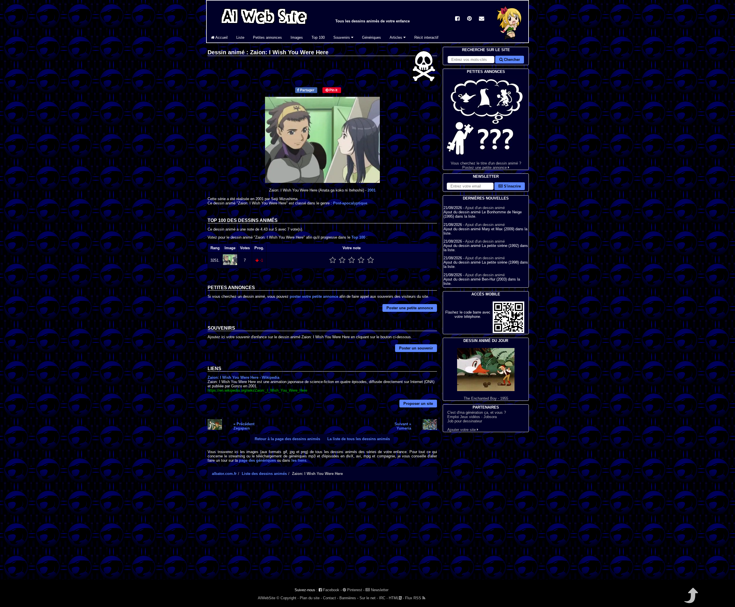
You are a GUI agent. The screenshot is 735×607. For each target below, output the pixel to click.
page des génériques (257, 460)
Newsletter (379, 590)
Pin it (332, 90)
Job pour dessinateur (464, 421)
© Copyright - (287, 598)
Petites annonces (267, 37)
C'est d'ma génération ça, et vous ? (476, 412)
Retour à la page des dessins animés (287, 439)
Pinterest (354, 590)
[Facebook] (457, 19)
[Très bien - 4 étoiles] (361, 260)
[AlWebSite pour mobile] (508, 332)
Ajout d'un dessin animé (485, 208)
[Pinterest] (469, 19)
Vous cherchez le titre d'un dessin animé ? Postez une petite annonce (486, 165)
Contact (329, 598)
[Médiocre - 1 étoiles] (332, 260)
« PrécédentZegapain (243, 426)
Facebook (330, 590)
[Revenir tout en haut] (690, 599)
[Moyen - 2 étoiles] (342, 260)
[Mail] (481, 19)
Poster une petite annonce (409, 308)
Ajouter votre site (462, 430)
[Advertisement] (322, 535)
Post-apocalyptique (350, 203)
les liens (298, 460)
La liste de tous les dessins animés (358, 439)
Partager (306, 90)
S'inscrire (512, 186)
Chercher (511, 59)
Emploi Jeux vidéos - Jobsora (472, 417)
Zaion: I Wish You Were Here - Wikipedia (243, 377)
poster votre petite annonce (314, 296)
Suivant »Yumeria (402, 426)
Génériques (371, 37)
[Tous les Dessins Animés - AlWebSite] (264, 25)
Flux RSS (413, 598)
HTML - (396, 598)
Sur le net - (368, 598)
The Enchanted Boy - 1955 (486, 398)
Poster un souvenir (416, 348)
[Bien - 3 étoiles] (351, 260)
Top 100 (318, 37)
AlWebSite (266, 598)
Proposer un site (418, 403)
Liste (240, 37)
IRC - (383, 598)
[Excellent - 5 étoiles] (370, 260)
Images (297, 37)
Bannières (347, 598)
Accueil (221, 37)
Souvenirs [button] (342, 37)
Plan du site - (311, 598)
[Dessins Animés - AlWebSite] (510, 41)
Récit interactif (426, 37)
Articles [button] (396, 37)
